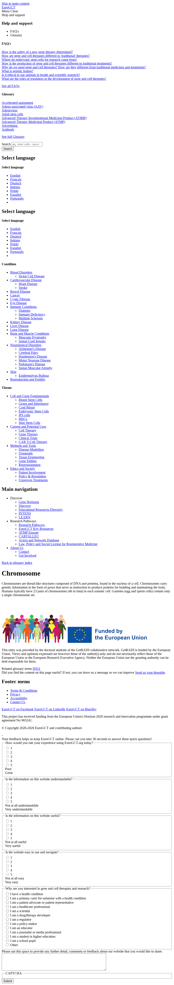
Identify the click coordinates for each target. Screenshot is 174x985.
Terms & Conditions (23, 690)
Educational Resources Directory (41, 509)
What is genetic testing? (17, 71)
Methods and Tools (23, 445)
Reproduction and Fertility (27, 379)
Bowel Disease (20, 291)
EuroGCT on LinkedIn (49, 709)
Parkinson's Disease (32, 364)
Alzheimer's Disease (32, 349)
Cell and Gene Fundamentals (29, 396)
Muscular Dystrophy (32, 337)
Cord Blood (27, 407)
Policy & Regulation (32, 476)
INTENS (25, 513)
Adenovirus (9, 110)
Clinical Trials (28, 438)
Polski (14, 191)
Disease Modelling (31, 449)
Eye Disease (18, 303)
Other (14, 945)
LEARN (24, 517)
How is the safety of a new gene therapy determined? (37, 52)
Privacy (15, 694)
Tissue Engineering (31, 457)
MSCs (23, 419)
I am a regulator (20, 919)
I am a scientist (20, 911)
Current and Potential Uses (28, 426)
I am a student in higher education (32, 936)
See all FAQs (11, 86)
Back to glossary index (17, 562)
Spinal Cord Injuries (32, 341)
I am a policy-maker (23, 924)
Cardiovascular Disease (26, 280)
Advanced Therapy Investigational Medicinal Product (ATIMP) (44, 118)
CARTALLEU (29, 536)
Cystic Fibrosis (20, 299)
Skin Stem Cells (29, 423)
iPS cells (24, 415)
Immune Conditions (23, 307)
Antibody (8, 129)
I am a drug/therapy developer (30, 915)
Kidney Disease (20, 322)
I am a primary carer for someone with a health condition (48, 898)
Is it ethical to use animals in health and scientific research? (41, 75)
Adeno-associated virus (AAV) (22, 106)
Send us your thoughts (150, 672)
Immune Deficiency (32, 314)
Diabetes (24, 310)
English (15, 175)
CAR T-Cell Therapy (33, 442)
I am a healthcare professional (30, 907)
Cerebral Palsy (28, 352)
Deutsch (15, 183)
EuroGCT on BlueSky (81, 709)
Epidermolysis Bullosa (34, 375)
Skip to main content (15, 3)
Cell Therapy (27, 430)
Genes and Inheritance (34, 403)
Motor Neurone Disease (35, 360)
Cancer (15, 295)
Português (17, 198)
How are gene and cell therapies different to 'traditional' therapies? (46, 56)
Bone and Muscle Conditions (29, 333)
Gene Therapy (28, 434)
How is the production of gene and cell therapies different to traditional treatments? (57, 63)
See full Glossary (13, 136)
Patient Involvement (32, 472)
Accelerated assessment (17, 102)
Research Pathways (32, 525)
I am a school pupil (23, 941)
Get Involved (27, 555)
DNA (36, 668)
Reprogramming (30, 465)
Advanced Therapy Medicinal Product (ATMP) (33, 122)
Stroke (23, 287)
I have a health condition (26, 894)
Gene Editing (27, 461)
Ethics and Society (22, 468)
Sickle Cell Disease (32, 276)
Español (15, 194)
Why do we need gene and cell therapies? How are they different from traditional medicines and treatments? (74, 67)
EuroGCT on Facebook (18, 709)
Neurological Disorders (25, 345)
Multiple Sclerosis (31, 318)
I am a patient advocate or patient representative (42, 902)
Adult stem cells (12, 114)
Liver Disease (19, 326)
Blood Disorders (21, 272)
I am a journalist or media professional (35, 932)
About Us (16, 548)
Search (6, 144)
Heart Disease (28, 284)
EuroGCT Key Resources (36, 529)
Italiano (15, 187)
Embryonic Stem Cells (34, 411)
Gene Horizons (29, 502)
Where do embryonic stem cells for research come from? (39, 59)
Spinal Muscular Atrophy (35, 368)
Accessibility (18, 698)
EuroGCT (8, 7)
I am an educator (21, 928)
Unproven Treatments (33, 480)
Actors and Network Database (39, 540)
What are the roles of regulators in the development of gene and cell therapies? (54, 78)
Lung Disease (19, 330)
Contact (24, 551)
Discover (25, 506)
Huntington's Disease (33, 356)
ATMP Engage (29, 532)
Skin (13, 372)
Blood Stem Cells (30, 400)
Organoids (26, 453)
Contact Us (17, 702)
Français (15, 179)
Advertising (10, 125)
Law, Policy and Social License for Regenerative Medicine (58, 544)
